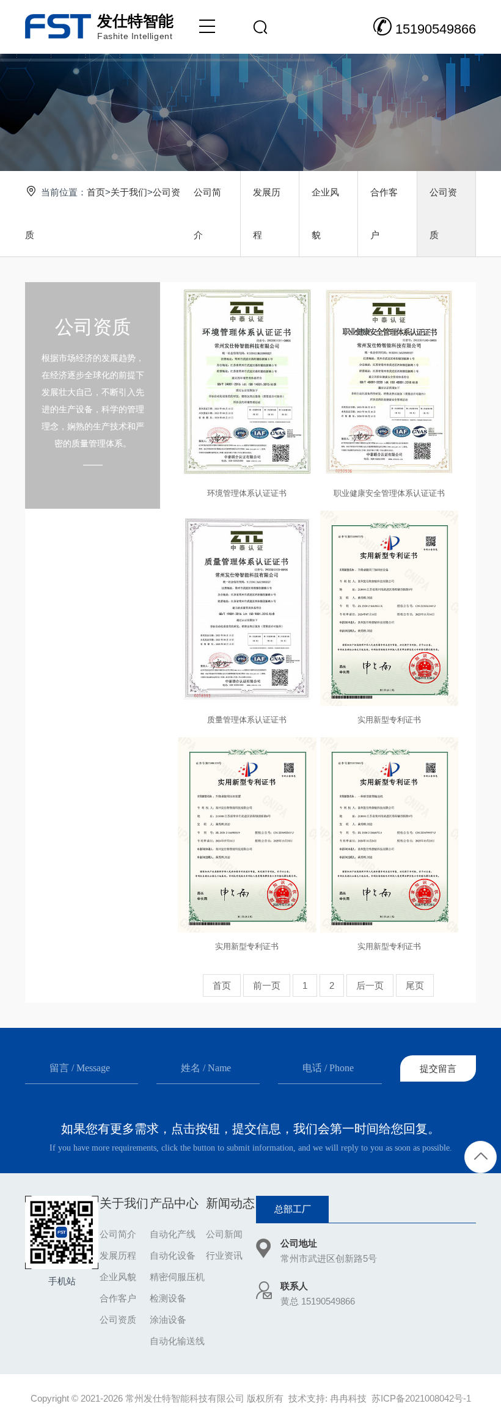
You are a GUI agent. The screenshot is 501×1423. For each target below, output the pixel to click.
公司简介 (207, 213)
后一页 (370, 985)
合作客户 (384, 213)
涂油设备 (168, 1319)
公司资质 (443, 213)
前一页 (266, 985)
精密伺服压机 (177, 1277)
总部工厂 (292, 1209)
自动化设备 (173, 1255)
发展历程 (266, 213)
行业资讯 (224, 1255)
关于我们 (129, 192)
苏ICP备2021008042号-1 (421, 1398)
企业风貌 (325, 213)
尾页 (415, 985)
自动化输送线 (177, 1341)
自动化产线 (173, 1234)
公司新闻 (224, 1234)
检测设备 (168, 1298)
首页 (96, 192)
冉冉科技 (348, 1398)
